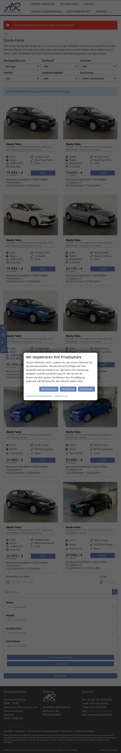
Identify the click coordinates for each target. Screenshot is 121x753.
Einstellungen (86, 389)
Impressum (61, 396)
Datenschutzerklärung (39, 396)
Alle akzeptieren (49, 389)
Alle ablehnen (68, 389)
